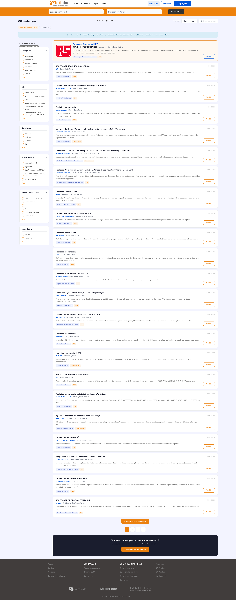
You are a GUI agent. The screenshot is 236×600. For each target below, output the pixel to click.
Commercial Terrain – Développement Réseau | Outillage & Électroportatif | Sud (93, 151)
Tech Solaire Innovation (65, 216)
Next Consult (61, 296)
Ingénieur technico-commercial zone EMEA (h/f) (78, 416)
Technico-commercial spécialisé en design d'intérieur (81, 85)
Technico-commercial (66, 107)
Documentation (31, 63)
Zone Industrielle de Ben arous (34, 108)
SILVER (58, 255)
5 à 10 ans (28, 134)
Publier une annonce (92, 568)
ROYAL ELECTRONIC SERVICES (85, 47)
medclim (59, 337)
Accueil (50, 564)
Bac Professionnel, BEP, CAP (35, 170)
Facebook (160, 564)
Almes (58, 194)
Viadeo (162, 572)
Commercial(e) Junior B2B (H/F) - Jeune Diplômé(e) (80, 293)
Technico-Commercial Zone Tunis (71, 478)
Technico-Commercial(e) (67, 437)
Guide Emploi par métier (129, 572)
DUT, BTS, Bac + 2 (31, 179)
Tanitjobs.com (125, 596)
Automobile (29, 67)
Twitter (162, 568)
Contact (51, 568)
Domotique (29, 60)
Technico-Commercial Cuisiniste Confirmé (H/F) (78, 314)
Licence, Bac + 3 (31, 163)
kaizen (58, 503)
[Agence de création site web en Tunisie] (140, 589)
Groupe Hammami (63, 132)
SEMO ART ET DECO (64, 88)
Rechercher (176, 11)
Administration (30, 70)
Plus (23, 77)
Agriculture (29, 56)
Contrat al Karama (32, 212)
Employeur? (183, 3)
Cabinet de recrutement (65, 440)
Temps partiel (30, 202)
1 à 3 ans (28, 141)
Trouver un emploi (127, 568)
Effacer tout (45, 27)
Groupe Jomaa (62, 276)
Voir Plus (209, 56)
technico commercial (29, 46)
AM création (61, 317)
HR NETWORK (61, 418)
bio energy (60, 235)
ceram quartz (61, 110)
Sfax (26, 100)
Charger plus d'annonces (135, 521)
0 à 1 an (27, 144)
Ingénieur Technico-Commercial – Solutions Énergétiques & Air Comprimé (90, 129)
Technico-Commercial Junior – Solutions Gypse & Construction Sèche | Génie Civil (94, 170)
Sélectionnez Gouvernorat (35, 96)
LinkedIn (162, 576)
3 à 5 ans (28, 137)
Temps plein (29, 216)
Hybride (28, 235)
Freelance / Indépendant (34, 198)
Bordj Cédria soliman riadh (35, 103)
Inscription (167, 4)
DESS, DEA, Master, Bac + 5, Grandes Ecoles (35, 175)
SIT (57, 69)
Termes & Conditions (56, 576)
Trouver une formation (129, 576)
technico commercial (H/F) (68, 353)
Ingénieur (28, 167)
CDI (26, 205)
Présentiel (28, 238)
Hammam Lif (29, 93)
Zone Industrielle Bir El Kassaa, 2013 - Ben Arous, (34, 114)
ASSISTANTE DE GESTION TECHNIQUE (73, 500)
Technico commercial (66, 232)
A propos (51, 572)
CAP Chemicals (62, 459)
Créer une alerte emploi (135, 549)
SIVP (26, 209)
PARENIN (59, 356)
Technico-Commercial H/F (85, 44)
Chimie (27, 74)
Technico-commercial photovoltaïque (73, 213)
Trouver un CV (89, 572)
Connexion (153, 4)
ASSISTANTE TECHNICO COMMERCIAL (73, 66)
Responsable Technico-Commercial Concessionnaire (80, 456)
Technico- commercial (66, 192)
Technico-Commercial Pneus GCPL (72, 273)
